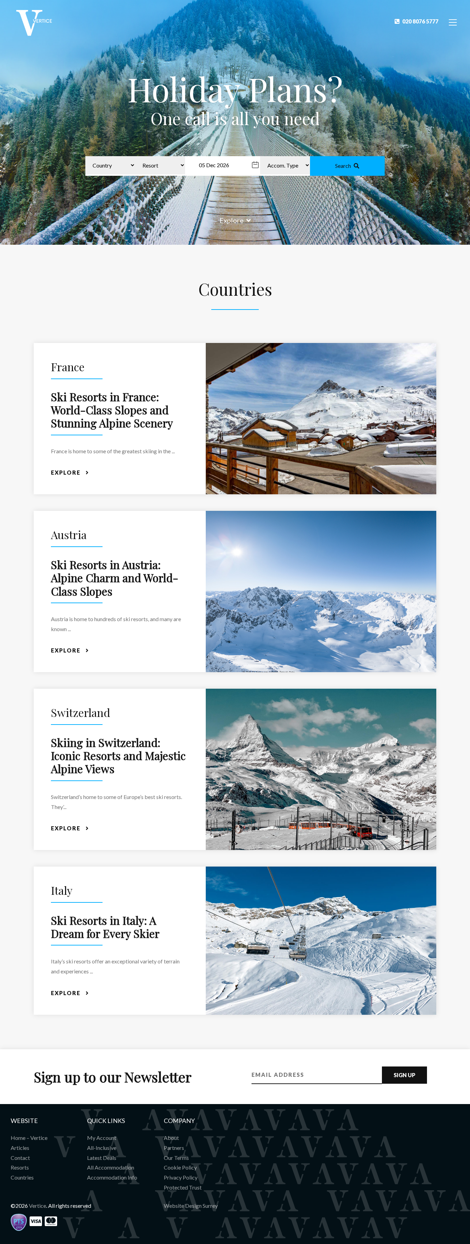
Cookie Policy (180, 1167)
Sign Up (404, 1075)
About (171, 1137)
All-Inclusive (101, 1147)
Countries (22, 1177)
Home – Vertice (29, 1137)
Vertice (37, 1205)
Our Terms (176, 1157)
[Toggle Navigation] (453, 21)
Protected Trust (183, 1187)
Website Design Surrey (191, 1205)
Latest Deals (101, 1157)
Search (343, 165)
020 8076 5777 (420, 21)
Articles (20, 1147)
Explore (232, 220)
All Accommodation (110, 1167)
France (68, 366)
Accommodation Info (112, 1177)
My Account (101, 1137)
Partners (174, 1147)
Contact (20, 1157)
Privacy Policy (180, 1177)
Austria (69, 534)
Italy (62, 890)
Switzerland (80, 712)
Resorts (20, 1167)
